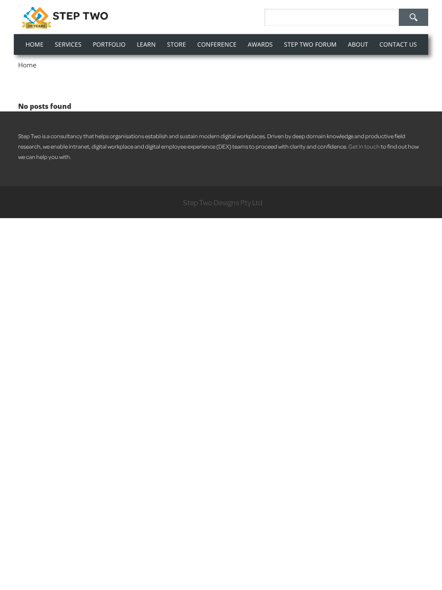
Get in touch (364, 146)
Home (27, 64)
